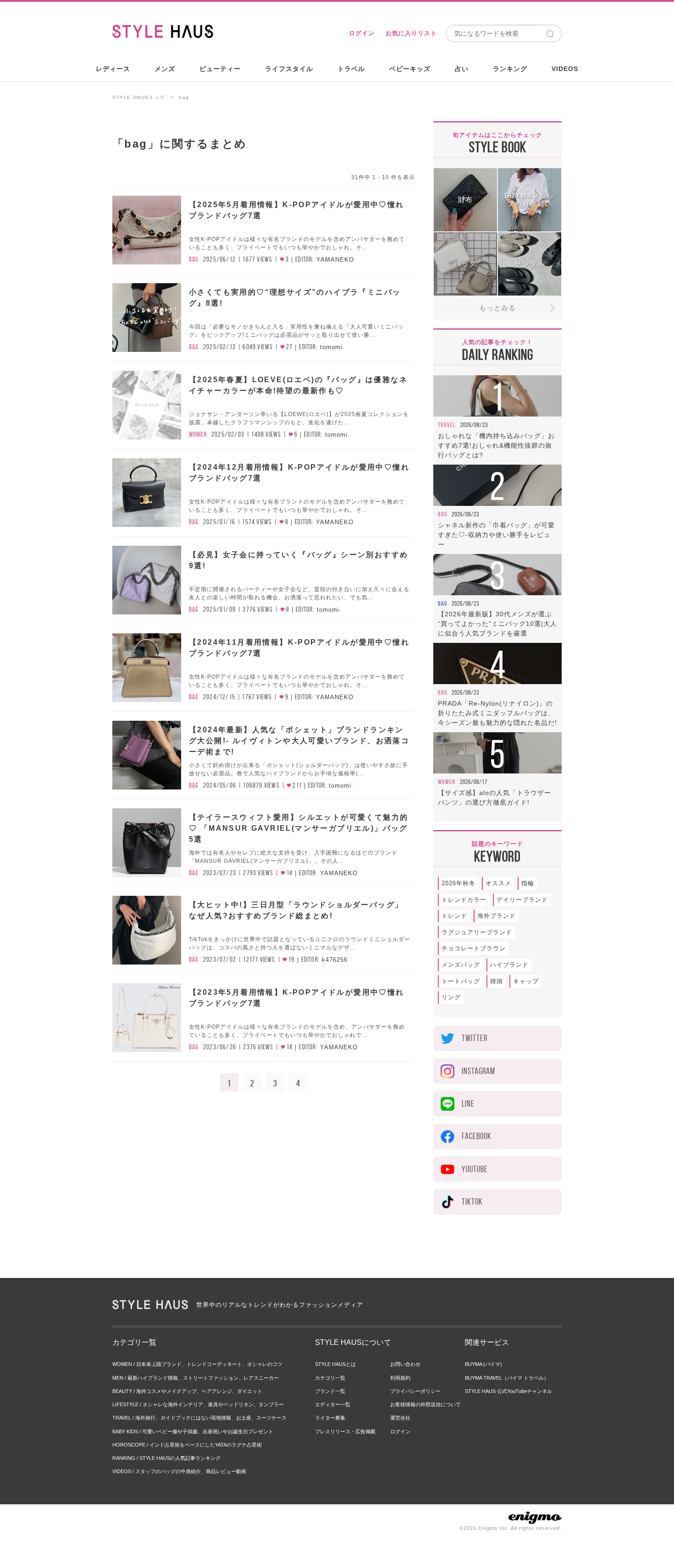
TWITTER (474, 1038)
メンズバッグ (461, 964)
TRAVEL (447, 424)
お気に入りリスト (411, 33)
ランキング (510, 68)
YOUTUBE (475, 1169)
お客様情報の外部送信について (425, 1404)
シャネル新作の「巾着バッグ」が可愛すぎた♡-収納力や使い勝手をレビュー (496, 534)
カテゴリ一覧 (330, 1378)
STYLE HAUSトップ (138, 97)
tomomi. (332, 347)
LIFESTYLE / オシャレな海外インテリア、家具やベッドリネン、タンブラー (198, 1404)
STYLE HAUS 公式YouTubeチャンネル (508, 1391)
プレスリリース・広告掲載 (345, 1431)
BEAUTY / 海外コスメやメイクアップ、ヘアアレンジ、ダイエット (187, 1391)
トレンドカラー (464, 899)
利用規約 (400, 1378)
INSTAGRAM (478, 1071)
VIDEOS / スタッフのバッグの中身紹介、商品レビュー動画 (179, 1471)
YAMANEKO (335, 259)
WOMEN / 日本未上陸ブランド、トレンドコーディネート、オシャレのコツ (197, 1364)
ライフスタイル (289, 68)
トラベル (351, 68)
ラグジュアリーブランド (477, 932)
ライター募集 (330, 1417)
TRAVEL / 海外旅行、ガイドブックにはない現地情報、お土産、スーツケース (199, 1417)
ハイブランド (509, 964)
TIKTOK (472, 1201)
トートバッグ (461, 981)
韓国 (496, 981)
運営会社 (400, 1417)
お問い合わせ (405, 1364)
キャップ (526, 981)
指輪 (527, 883)
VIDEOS (565, 68)
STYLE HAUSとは (335, 1364)
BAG (194, 259)
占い (462, 68)
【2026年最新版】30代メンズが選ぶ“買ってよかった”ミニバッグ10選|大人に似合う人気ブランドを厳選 (497, 623)
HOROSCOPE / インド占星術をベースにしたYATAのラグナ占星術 (187, 1444)
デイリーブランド (522, 899)
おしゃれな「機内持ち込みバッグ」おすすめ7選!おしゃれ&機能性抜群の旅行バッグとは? (496, 445)
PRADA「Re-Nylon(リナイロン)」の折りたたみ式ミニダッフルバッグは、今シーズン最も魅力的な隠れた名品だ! (497, 713)
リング (451, 997)
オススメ (498, 883)
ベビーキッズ (410, 68)
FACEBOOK (477, 1136)
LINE (468, 1103)
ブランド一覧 (330, 1391)
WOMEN (198, 434)
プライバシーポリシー (415, 1391)
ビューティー (220, 68)
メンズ (165, 68)
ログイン (362, 33)
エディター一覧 (332, 1404)
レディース (113, 68)
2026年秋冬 (458, 883)
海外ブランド (496, 915)
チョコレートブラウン (474, 948)
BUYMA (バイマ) (483, 1364)
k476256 (335, 959)
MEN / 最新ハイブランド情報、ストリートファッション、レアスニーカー (195, 1378)
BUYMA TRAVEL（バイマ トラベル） (507, 1378)
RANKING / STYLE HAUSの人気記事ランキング (166, 1458)
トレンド (454, 915)
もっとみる (497, 308)
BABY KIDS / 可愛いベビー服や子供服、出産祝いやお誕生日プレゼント (192, 1431)
